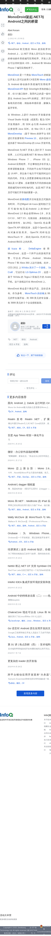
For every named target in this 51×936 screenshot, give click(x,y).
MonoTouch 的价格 (34, 293)
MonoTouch (37, 75)
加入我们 (46, 741)
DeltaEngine (34, 248)
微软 (23, 621)
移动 (18, 43)
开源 (19, 477)
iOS (20, 542)
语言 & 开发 (35, 43)
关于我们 (46, 721)
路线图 (25, 199)
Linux (29, 621)
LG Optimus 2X (33, 272)
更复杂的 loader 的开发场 (22, 661)
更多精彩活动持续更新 (8, 919)
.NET (13, 43)
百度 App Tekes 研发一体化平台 (26, 435)
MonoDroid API (16, 89)
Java (13, 637)
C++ (24, 574)
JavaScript (15, 621)
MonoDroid (14, 75)
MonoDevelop (15, 133)
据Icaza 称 (15, 248)
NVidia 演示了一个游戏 (33, 267)
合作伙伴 (46, 734)
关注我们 (46, 748)
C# (12, 412)
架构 (44, 43)
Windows (37, 621)
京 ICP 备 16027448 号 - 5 (33, 930)
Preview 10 (30, 138)
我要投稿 (46, 728)
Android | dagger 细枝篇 (21, 484)
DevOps (26, 477)
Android (25, 43)
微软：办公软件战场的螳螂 (23, 451)
